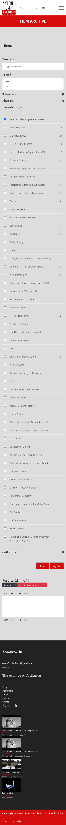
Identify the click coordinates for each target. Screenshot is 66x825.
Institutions (7, 690)
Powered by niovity (11, 821)
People (5, 687)
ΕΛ (37, 7)
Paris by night (7, 793)
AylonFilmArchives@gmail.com (17, 663)
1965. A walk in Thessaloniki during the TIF (19, 730)
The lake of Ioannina (10, 772)
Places (5, 698)
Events (5, 701)
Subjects (6, 694)
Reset (42, 566)
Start (6, 593)
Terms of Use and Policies (50, 813)
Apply (56, 566)
